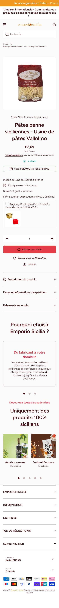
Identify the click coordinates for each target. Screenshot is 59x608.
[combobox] (29, 34)
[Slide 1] (24, 394)
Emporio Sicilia (17, 590)
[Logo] (29, 24)
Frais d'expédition (14, 155)
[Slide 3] (35, 394)
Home (5, 44)
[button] (29, 264)
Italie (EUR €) (13, 560)
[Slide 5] (41, 478)
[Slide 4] (35, 478)
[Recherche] (6, 34)
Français (10, 571)
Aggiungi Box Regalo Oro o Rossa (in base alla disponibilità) (28, 206)
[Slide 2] (30, 394)
